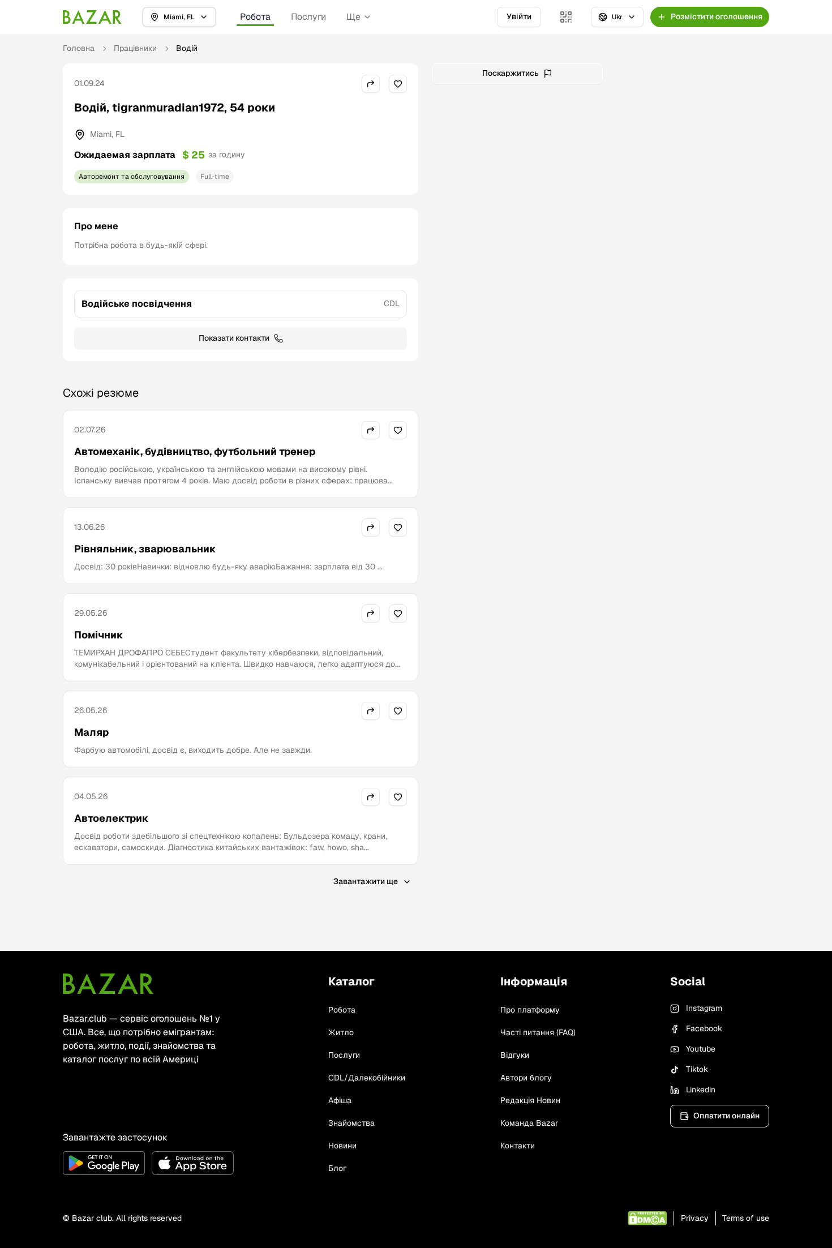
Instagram (704, 1008)
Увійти (519, 16)
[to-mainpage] (108, 983)
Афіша (339, 1100)
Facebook (704, 1028)
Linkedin (700, 1089)
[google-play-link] (104, 1163)
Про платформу (530, 1010)
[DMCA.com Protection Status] (647, 1218)
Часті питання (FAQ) (538, 1032)
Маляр (91, 732)
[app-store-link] (193, 1163)
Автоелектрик (111, 818)
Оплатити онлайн (726, 1115)
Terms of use (745, 1218)
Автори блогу (526, 1078)
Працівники (135, 48)
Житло (341, 1032)
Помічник (98, 634)
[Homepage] (92, 17)
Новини (342, 1145)
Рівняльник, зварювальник (145, 548)
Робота (255, 17)
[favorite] (398, 84)
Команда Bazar (529, 1123)
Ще (353, 17)
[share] (371, 84)
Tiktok (697, 1069)
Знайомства (351, 1123)
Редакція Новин (530, 1100)
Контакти (517, 1145)
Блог (337, 1168)
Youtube (700, 1049)
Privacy (695, 1218)
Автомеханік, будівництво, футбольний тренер (194, 451)
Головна (79, 48)
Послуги (308, 17)
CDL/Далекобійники (366, 1078)
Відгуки (514, 1055)
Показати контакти (234, 338)
